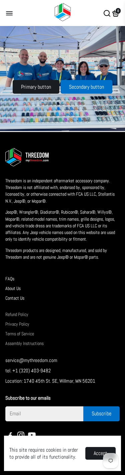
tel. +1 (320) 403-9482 (28, 370)
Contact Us (14, 298)
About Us (13, 288)
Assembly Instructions (24, 343)
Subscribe (101, 413)
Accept (100, 453)
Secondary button (86, 86)
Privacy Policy (17, 324)
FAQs (9, 279)
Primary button (36, 86)
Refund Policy (16, 314)
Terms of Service (19, 334)
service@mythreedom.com (31, 360)
